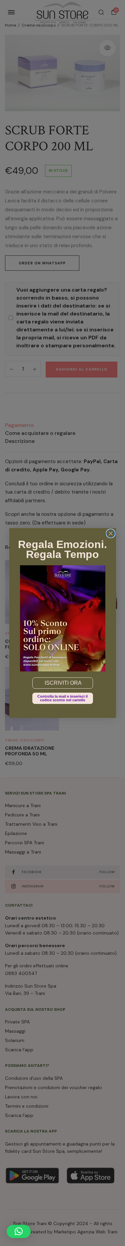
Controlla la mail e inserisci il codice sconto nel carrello (62, 698)
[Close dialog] (111, 533)
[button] (19, 1231)
